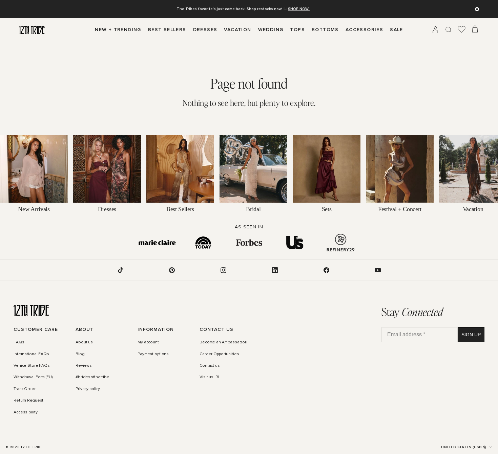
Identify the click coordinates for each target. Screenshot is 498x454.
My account (148, 343)
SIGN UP (471, 334)
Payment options (153, 354)
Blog (80, 354)
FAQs (19, 343)
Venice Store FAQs (32, 366)
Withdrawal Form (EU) (33, 378)
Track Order (25, 389)
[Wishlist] (462, 30)
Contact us (210, 366)
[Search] (448, 30)
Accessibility (25, 412)
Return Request (28, 401)
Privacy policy (88, 389)
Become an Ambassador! (223, 343)
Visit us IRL (210, 378)
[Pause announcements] (477, 9)
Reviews (84, 366)
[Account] (435, 30)
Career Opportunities (219, 354)
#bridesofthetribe (92, 378)
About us (84, 343)
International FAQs (31, 354)
